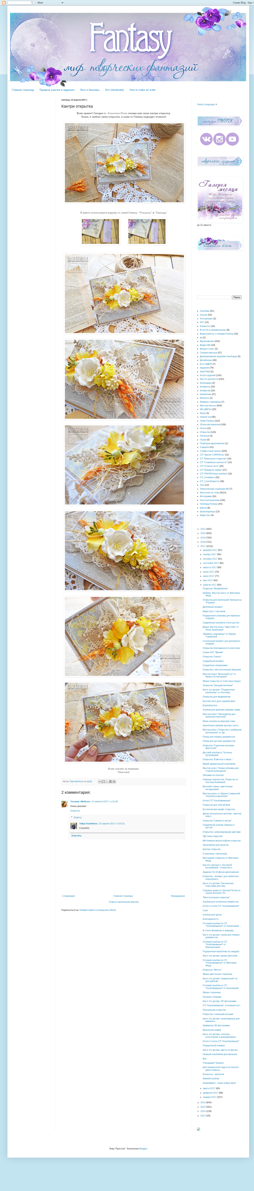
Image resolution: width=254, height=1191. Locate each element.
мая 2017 (208, 580)
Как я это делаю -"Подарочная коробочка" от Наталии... (219, 691)
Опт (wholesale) (114, 89)
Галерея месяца (208, 352)
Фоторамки (206, 496)
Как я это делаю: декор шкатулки (220, 955)
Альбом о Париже (212, 997)
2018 (203, 542)
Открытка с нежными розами (218, 1014)
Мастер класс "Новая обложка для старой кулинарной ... (221, 769)
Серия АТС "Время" (213, 652)
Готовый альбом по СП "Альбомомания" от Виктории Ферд (220, 963)
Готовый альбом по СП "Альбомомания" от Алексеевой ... (222, 924)
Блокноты (205, 326)
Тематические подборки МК (214, 489)
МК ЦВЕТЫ (206, 409)
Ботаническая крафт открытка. (219, 809)
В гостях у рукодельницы (213, 330)
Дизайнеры (206, 360)
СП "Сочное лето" (209, 466)
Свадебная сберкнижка (215, 665)
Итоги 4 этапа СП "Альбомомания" (221, 906)
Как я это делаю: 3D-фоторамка (219, 1001)
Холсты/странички (209, 500)
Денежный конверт (213, 607)
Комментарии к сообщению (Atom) (98, 910)
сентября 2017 (211, 563)
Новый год (205, 417)
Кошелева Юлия (118, 113)
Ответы (78, 817)
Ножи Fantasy (207, 421)
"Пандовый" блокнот (213, 1063)
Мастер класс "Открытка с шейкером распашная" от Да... (222, 731)
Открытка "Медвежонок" (215, 588)
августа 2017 (210, 567)
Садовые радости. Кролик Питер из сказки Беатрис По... (221, 891)
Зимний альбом (211, 1078)
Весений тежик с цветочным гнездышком (217, 787)
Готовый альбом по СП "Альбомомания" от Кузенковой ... (222, 986)
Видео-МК (205, 345)
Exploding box (210, 705)
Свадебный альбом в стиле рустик (221, 622)
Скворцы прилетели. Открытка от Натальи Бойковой (220, 780)
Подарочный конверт (214, 1045)
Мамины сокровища (210, 402)
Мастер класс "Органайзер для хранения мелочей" (219, 715)
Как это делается (209, 379)
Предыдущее (178, 896)
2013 (203, 1115)
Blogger (143, 1148)
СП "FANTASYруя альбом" (213, 473)
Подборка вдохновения (212, 443)
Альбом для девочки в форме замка (221, 709)
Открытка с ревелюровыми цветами (222, 832)
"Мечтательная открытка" (216, 897)
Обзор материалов (210, 424)
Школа (203, 508)
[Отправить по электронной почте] (100, 781)
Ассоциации (206, 318)
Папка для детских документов (219, 741)
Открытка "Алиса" (212, 656)
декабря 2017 (210, 550)
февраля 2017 (211, 1093)
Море (203, 413)
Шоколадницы (207, 511)
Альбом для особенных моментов (220, 901)
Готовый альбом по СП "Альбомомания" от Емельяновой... (215, 944)
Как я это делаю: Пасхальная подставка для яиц (218, 884)
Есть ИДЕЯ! (206, 364)
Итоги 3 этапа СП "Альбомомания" (221, 1041)
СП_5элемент (207, 477)
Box (205, 1058)
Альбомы (205, 311)
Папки (203, 439)
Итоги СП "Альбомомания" (217, 800)
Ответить (75, 811)
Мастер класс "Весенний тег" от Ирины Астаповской (219, 675)
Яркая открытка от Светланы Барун (222, 681)
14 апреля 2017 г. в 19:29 (105, 801)
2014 (203, 1111)
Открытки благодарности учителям (221, 648)
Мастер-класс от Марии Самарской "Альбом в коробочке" (221, 794)
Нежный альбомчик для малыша (220, 1054)
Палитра (204, 436)
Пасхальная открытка (214, 1010)
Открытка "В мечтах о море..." (218, 759)
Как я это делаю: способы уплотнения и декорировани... (220, 1035)
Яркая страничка (212, 992)
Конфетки (205, 390)
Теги (202, 485)
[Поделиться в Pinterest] (114, 781)
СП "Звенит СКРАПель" (212, 454)
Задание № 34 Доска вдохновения (221, 872)
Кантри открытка (212, 849)
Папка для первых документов (219, 736)
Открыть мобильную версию (124, 902)
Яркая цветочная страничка (217, 974)
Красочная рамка (212, 1030)
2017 (203, 546)
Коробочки (205, 394)
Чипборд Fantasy (209, 504)
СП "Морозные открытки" (213, 458)
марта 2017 (209, 1088)
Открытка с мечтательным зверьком (222, 669)
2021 (203, 529)
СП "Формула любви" (211, 470)
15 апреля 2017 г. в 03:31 (112, 823)
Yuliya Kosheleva (88, 823)
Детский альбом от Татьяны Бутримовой (217, 753)
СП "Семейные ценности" (213, 462)
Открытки (205, 432)
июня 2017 (209, 576)
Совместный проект (210, 451)
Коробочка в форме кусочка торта (220, 725)
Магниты (204, 398)
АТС (202, 322)
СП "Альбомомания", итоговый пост (221, 1005)
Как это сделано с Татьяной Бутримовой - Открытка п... (218, 866)
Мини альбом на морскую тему (219, 721)
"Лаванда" (161, 212)
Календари (206, 383)
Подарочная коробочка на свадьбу (221, 951)
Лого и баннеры (89, 89)
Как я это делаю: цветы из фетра (220, 1050)
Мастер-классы (208, 405)
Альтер (203, 315)
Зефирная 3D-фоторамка (216, 1025)
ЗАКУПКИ (205, 371)
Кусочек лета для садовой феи (219, 701)
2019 (203, 537)
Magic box (205, 515)
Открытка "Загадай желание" (218, 685)
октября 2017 (210, 559)
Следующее (68, 896)
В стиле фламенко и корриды (218, 930)
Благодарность (211, 919)
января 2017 (210, 1097)
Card (205, 910)
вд (201, 337)
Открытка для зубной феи (216, 805)
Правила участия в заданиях (57, 89)
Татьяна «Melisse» (80, 801)
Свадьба (204, 447)
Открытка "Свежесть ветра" (217, 820)
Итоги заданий (208, 375)
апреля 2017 (210, 585)
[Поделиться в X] (107, 781)
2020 (203, 533)
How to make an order (143, 89)
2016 (203, 1102)
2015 (203, 1107)
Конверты (205, 386)
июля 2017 (209, 572)
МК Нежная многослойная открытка (222, 840)
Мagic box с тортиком (214, 611)
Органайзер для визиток (216, 845)
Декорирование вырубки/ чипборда (218, 356)
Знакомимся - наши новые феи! (219, 1083)
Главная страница (23, 89)
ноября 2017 (210, 554)
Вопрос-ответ (207, 349)
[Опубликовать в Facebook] (110, 781)
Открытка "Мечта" (212, 970)
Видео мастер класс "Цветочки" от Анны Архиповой (221, 628)
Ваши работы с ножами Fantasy (216, 333)
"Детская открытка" (213, 836)
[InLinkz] (198, 1129)
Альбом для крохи (212, 914)
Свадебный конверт (213, 661)
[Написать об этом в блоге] (103, 781)
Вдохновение (207, 341)
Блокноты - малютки (213, 1074)
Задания (204, 367)
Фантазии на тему (209, 492)
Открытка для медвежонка (217, 696)
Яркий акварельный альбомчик (219, 764)
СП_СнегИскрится (209, 481)
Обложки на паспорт (213, 775)
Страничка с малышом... (215, 853)
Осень (203, 428)
